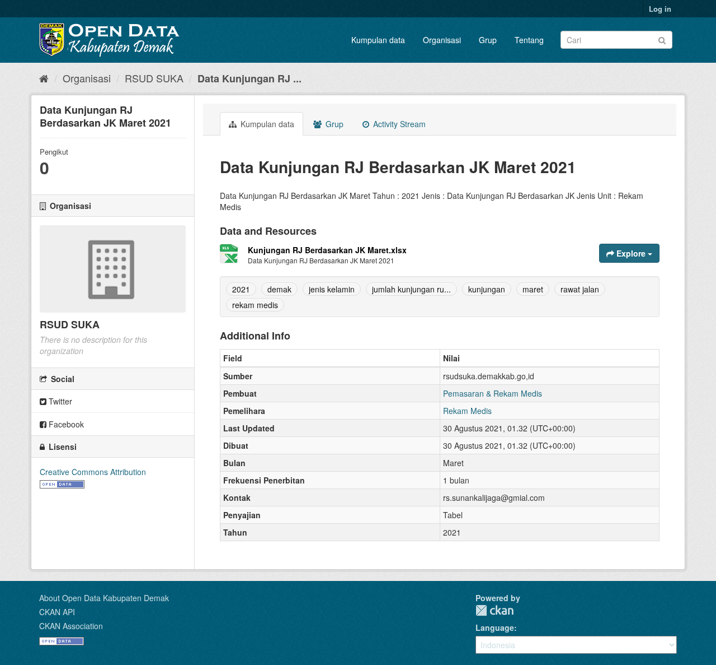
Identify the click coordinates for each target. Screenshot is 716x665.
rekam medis (255, 304)
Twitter (59, 401)
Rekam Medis (467, 410)
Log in (660, 8)
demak (279, 289)
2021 (241, 289)
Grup (488, 39)
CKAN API (57, 611)
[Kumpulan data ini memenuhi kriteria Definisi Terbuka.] (62, 483)
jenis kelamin (332, 289)
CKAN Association (71, 625)
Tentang (529, 39)
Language (494, 627)
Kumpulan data (378, 39)
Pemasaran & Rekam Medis (492, 393)
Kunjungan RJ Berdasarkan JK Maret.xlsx (327, 249)
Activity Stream (398, 123)
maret (532, 289)
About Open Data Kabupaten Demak (104, 597)
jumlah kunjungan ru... (411, 289)
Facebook (65, 424)
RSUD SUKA (154, 78)
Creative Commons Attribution (93, 471)
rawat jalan (579, 289)
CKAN (494, 610)
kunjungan (486, 289)
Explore (631, 253)
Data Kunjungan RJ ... (249, 78)
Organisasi (442, 39)
